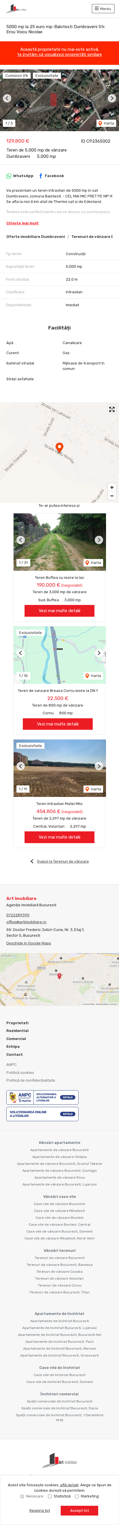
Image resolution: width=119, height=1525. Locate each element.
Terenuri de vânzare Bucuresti (60, 1258)
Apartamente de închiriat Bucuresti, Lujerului (59, 1328)
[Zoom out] (112, 496)
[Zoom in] (112, 487)
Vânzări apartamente (59, 1142)
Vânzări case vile (59, 1196)
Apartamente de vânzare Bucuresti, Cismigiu (59, 1171)
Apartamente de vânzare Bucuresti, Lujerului (60, 1184)
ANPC (11, 1064)
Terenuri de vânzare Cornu (59, 1285)
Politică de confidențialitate (30, 1080)
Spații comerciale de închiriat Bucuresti (59, 1401)
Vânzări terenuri (60, 1250)
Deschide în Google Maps (28, 943)
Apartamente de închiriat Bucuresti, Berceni (59, 1348)
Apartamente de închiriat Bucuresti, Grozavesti (59, 1355)
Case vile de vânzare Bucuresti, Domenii (59, 1231)
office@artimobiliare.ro (26, 922)
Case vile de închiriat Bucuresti (59, 1375)
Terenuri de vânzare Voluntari (59, 1278)
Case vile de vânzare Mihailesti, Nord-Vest (59, 1238)
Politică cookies (20, 1072)
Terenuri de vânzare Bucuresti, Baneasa (60, 1265)
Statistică (62, 1496)
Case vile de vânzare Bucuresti (59, 1204)
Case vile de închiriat (59, 1367)
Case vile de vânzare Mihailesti (59, 1211)
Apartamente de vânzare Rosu (59, 1177)
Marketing (90, 1496)
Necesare (34, 1496)
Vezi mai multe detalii (59, 610)
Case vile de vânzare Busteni (59, 1218)
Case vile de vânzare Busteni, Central (59, 1225)
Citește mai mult (22, 223)
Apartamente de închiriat (59, 1313)
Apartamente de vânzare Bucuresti (59, 1150)
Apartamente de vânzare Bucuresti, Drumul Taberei (59, 1164)
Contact (14, 1054)
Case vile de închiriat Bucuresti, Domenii (59, 1382)
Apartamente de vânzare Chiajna (59, 1157)
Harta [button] (108, 123)
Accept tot (79, 1510)
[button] (7, 98)
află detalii (69, 1485)
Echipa (13, 1046)
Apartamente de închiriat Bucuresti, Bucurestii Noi (59, 1335)
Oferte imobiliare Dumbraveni (35, 236)
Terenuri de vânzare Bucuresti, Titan (59, 1292)
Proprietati (17, 1023)
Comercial (16, 1039)
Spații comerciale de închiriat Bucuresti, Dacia (59, 1408)
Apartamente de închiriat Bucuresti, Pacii (59, 1342)
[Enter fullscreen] (112, 409)
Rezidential (17, 1031)
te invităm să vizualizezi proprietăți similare (59, 54)
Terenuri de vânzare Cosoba (59, 1272)
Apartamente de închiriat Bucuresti (59, 1321)
